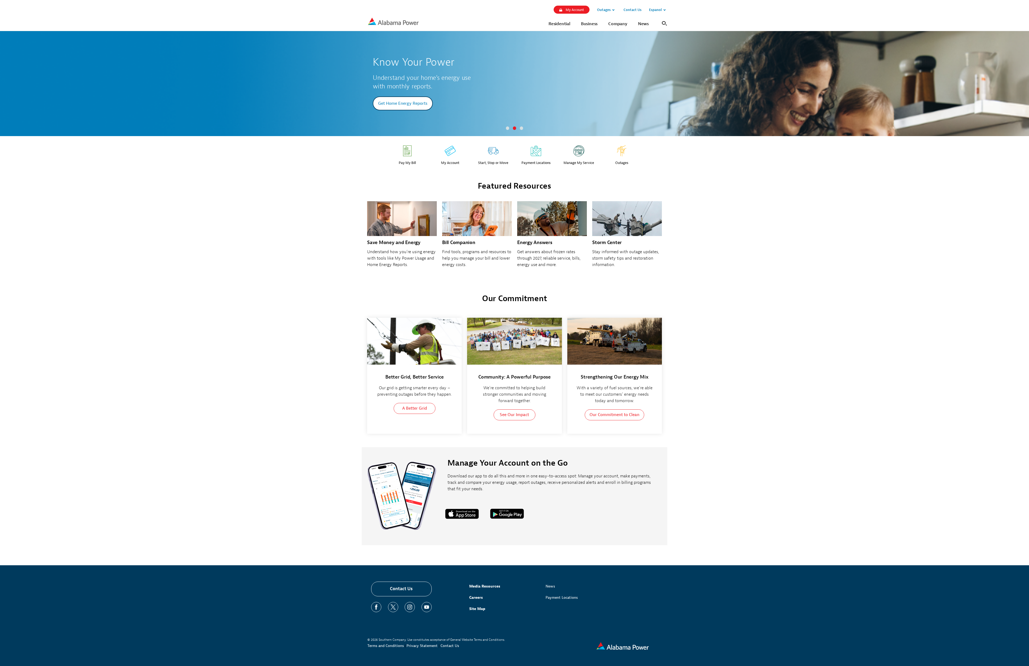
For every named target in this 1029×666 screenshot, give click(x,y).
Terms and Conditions (385, 645)
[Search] (663, 23)
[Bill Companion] (477, 237)
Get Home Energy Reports (402, 103)
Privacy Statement (422, 645)
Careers (476, 597)
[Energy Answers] (552, 237)
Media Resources (484, 586)
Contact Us (401, 589)
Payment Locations (562, 597)
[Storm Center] (627, 237)
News (550, 586)
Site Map (477, 609)
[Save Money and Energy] (402, 237)
